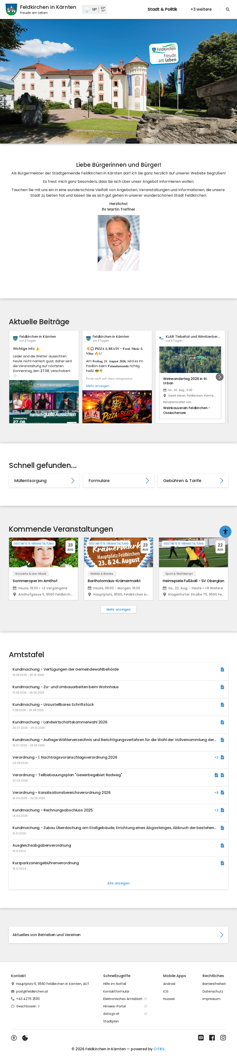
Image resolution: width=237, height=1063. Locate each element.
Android (169, 983)
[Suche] (227, 9)
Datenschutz (213, 991)
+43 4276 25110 (28, 999)
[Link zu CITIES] (201, 1038)
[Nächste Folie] (220, 377)
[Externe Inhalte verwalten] (25, 1038)
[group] (118, 377)
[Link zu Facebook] (212, 1038)
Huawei (169, 999)
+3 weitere (201, 9)
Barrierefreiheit (214, 983)
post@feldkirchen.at (32, 991)
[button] (119, 243)
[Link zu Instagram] (223, 1038)
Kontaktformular (116, 991)
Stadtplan (111, 1021)
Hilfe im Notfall (114, 983)
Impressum (212, 999)
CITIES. (159, 1049)
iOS (165, 991)
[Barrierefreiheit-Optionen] (14, 1038)
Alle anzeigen (118, 883)
